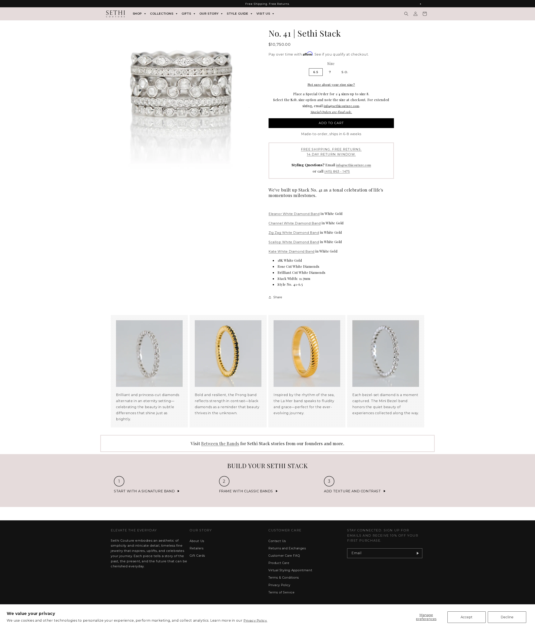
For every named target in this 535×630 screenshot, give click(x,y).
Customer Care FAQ (284, 556)
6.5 (315, 72)
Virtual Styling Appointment (290, 570)
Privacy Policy (279, 585)
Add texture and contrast (352, 491)
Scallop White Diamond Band (294, 242)
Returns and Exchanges (287, 548)
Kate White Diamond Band (292, 251)
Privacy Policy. (255, 620)
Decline (507, 617)
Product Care (278, 563)
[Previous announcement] (112, 4)
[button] (406, 13)
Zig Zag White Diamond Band (294, 233)
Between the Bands (220, 443)
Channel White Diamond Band (295, 223)
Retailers (196, 548)
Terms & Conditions (283, 577)
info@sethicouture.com (341, 106)
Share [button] (277, 297)
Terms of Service (281, 592)
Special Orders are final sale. (331, 112)
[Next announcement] (422, 4)
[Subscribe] (417, 553)
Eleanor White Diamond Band (294, 214)
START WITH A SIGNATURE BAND (144, 491)
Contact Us (277, 541)
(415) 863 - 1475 (337, 171)
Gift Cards (197, 556)
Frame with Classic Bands (246, 491)
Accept (467, 617)
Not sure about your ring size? (331, 85)
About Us (197, 541)
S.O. (344, 72)
